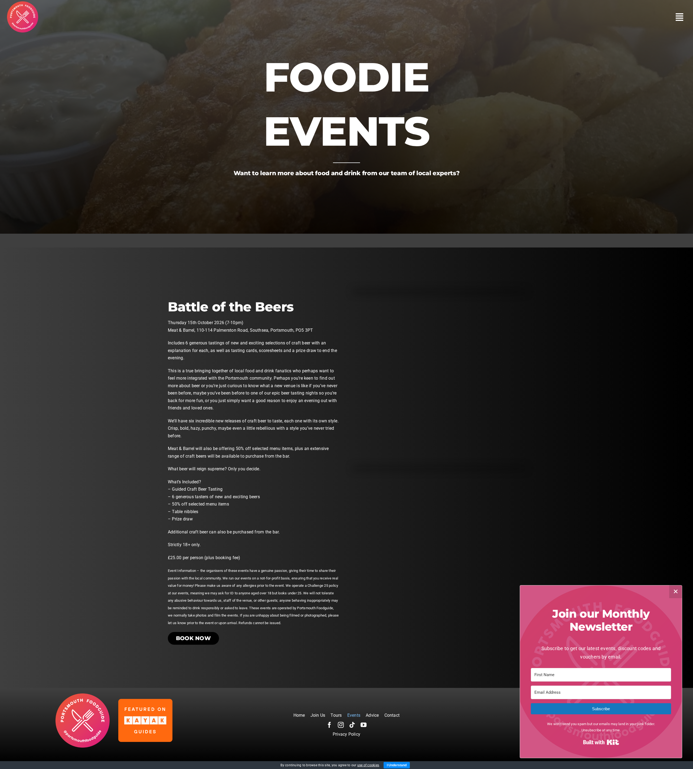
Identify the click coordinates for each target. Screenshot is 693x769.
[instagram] (341, 725)
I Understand (397, 765)
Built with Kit (601, 742)
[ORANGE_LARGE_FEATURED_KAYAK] (145, 700)
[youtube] (364, 725)
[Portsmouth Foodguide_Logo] (22, 3)
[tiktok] (352, 725)
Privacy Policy (346, 734)
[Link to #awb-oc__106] (679, 17)
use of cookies (368, 765)
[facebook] (329, 725)
